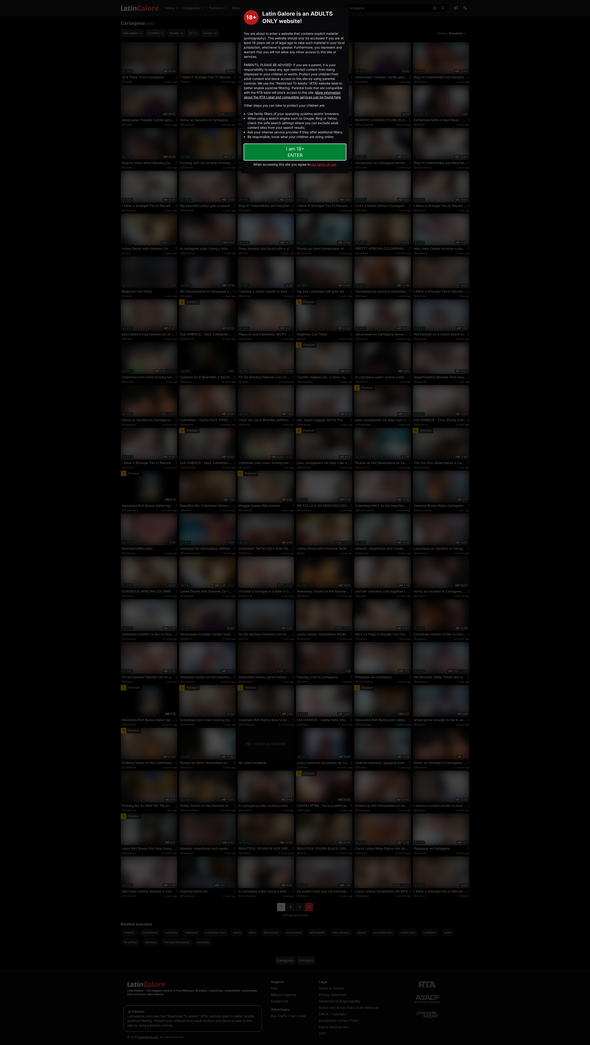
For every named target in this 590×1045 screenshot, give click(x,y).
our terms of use (323, 164)
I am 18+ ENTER (295, 152)
